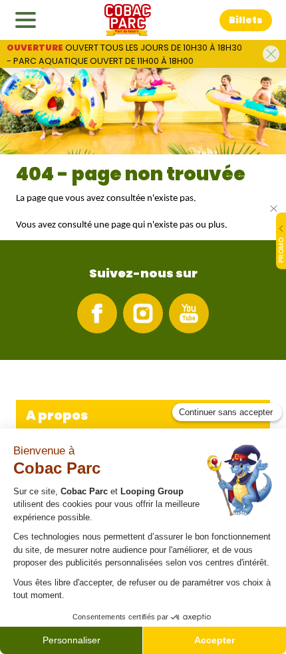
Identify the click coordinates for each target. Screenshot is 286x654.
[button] (245, 20)
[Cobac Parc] (127, 20)
